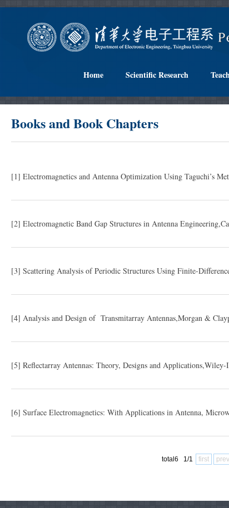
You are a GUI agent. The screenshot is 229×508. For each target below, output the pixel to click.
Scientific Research (157, 75)
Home (93, 75)
